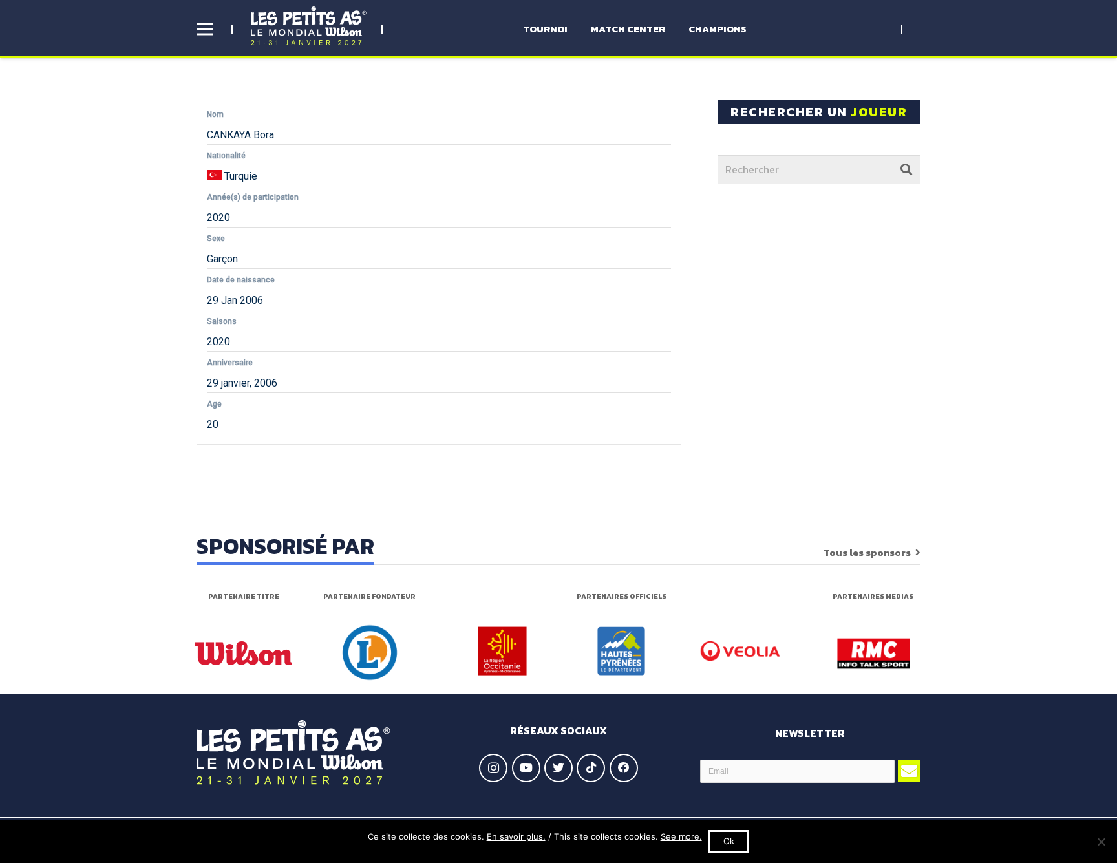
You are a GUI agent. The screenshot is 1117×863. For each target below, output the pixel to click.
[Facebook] (624, 768)
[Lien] (309, 25)
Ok (728, 841)
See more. (681, 836)
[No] (1100, 841)
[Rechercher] (906, 169)
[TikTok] (591, 768)
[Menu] (204, 29)
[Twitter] (558, 768)
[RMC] (873, 653)
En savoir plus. (516, 836)
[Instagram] (493, 768)
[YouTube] (526, 768)
